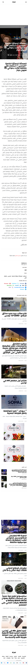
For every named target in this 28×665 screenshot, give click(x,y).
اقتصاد (24, 41)
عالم (19, 658)
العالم (3, 329)
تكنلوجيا (3, 298)
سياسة (11, 656)
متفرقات (8, 658)
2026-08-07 (24, 479)
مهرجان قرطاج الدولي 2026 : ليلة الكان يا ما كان (19, 477)
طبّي (25, 278)
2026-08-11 (24, 474)
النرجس (9, 276)
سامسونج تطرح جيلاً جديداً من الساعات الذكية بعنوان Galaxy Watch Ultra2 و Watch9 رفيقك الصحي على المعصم (18, 484)
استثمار (25, 276)
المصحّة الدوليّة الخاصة (17, 276)
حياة (13, 658)
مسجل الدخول (18, 256)
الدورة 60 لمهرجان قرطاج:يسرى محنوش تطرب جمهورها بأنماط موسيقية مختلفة (19, 471)
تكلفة (5, 276)
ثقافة (25, 532)
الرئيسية (24, 656)
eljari (26, 270)
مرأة (16, 658)
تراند (4, 658)
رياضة (3, 656)
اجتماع (11, 298)
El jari (14, 2)
